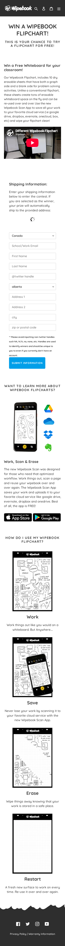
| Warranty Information (41, 934)
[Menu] (59, 8)
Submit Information (27, 363)
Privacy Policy (18, 934)
